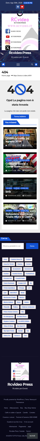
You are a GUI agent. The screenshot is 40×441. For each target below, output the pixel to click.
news (19, 302)
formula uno (8, 278)
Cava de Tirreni (9, 264)
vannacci (17, 335)
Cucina (28, 264)
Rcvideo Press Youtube (16, 431)
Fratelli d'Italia (20, 278)
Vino (25, 335)
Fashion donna (17, 273)
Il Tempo (9, 135)
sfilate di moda (8, 326)
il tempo (21, 288)
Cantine (28, 259)
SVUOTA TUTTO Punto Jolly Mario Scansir (20, 436)
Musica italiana (8, 302)
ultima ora (7, 335)
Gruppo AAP (22, 283)
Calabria (9, 188)
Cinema (19, 264)
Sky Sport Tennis (9, 331)
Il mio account (28, 422)
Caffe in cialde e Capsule (13, 412)
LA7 (29, 288)
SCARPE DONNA (23, 321)
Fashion (6, 273)
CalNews (16, 188)
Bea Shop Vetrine (30, 408)
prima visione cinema (11, 312)
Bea (21, 408)
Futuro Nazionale (9, 283)
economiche (17, 269)
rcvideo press (22, 316)
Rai (23, 312)
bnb (8, 191)
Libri (5, 293)
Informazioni (13, 426)
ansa (5, 259)
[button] (32, 64)
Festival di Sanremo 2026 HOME (26, 417)
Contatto (32, 412)
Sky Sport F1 (21, 326)
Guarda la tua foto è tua (14, 422)
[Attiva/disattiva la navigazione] (18, 64)
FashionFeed (30, 273)
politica (15, 307)
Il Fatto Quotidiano (9, 288)
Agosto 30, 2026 (14, 145)
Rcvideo (27, 145)
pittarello (6, 307)
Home (6, 408)
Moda (22, 293)
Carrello (25, 412)
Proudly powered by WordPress (14, 399)
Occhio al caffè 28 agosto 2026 (17, 140)
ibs (31, 283)
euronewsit (28, 269)
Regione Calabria (9, 321)
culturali (6, 269)
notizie (26, 302)
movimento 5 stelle (10, 297)
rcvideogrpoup (8, 316)
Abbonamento (14, 408)
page (29, 426)
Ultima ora (24, 188)
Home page (6, 75)
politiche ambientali (28, 307)
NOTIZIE (15, 135)
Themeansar (20, 402)
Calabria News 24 (16, 259)
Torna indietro (20, 116)
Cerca (32, 246)
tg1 (28, 331)
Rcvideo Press (20, 53)
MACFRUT (13, 293)
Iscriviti (32, 436)
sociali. (20, 331)
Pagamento (22, 426)
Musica (22, 297)
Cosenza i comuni (8, 417)
